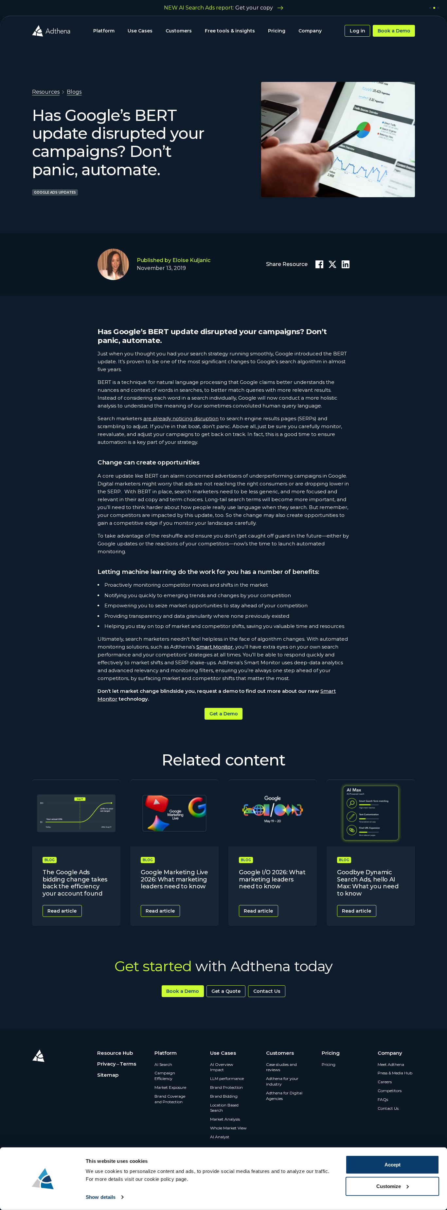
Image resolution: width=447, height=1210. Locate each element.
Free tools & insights (230, 31)
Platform (104, 31)
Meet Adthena (391, 1064)
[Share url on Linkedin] (345, 264)
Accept (392, 1164)
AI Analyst (219, 1136)
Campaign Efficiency (164, 1075)
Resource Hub (115, 1053)
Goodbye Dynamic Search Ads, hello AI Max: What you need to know (368, 883)
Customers (179, 31)
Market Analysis (225, 1119)
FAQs (383, 1099)
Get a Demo (223, 714)
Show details (101, 1197)
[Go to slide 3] (438, 8)
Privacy (106, 1064)
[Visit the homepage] (51, 31)
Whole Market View (228, 1127)
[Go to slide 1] (430, 8)
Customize (388, 1186)
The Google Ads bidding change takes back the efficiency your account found (75, 883)
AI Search (163, 1064)
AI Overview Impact (221, 1067)
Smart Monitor (214, 647)
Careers (385, 1081)
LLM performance (227, 1078)
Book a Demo (394, 31)
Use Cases (140, 31)
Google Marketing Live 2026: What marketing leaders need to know (174, 879)
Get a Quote (226, 991)
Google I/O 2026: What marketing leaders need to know (272, 879)
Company (310, 31)
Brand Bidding (224, 1096)
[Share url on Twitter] (332, 264)
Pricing (276, 31)
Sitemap (107, 1075)
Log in (357, 31)
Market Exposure (170, 1087)
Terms (128, 1064)
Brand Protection (226, 1087)
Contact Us (266, 991)
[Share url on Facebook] (319, 264)
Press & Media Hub (395, 1072)
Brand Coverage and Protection (169, 1099)
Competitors (390, 1090)
